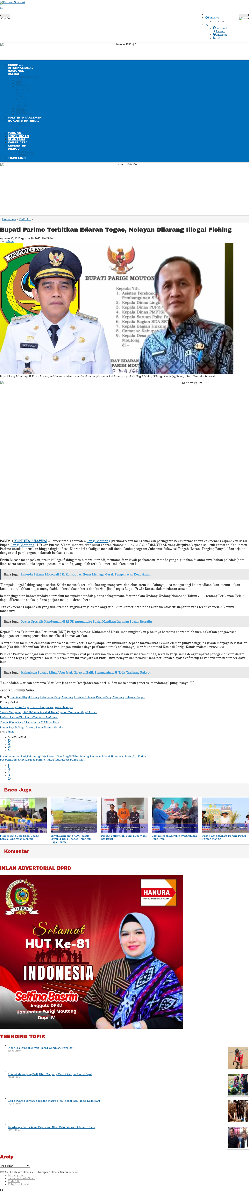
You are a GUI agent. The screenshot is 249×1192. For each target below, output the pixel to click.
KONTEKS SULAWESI (30, 541)
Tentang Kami (16, 1175)
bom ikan (16, 697)
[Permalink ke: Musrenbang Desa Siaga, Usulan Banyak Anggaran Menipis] (23, 815)
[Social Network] (206, 24)
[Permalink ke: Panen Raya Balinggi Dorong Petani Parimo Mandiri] (225, 815)
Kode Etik (14, 1181)
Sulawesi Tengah (135, 697)
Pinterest (221, 34)
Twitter (220, 31)
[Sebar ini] (8, 765)
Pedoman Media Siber (21, 1178)
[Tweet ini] (9, 768)
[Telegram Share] (9, 775)
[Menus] (1, 5)
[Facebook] (9, 740)
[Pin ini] (9, 772)
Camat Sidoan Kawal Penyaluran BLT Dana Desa (29, 722)
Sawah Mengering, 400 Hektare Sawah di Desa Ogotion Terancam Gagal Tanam (48, 712)
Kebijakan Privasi (18, 1184)
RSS (218, 38)
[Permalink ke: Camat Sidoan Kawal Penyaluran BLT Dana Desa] (175, 815)
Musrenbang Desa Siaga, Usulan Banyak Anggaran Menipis (36, 707)
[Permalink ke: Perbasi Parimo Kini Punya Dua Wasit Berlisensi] (124, 815)
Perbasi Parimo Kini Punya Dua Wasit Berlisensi (29, 717)
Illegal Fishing (30, 697)
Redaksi (73, 1172)
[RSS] (9, 750)
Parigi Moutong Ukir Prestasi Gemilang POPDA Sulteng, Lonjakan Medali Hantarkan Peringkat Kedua (73, 756)
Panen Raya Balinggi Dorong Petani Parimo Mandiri (31, 727)
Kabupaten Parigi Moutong (56, 697)
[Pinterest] (9, 747)
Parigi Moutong (98, 541)
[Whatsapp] (9, 778)
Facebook (222, 28)
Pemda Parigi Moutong (110, 697)
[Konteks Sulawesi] (12, 2)
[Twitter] (9, 744)
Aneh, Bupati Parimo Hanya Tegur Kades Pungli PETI (42, 759)
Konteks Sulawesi (85, 697)
